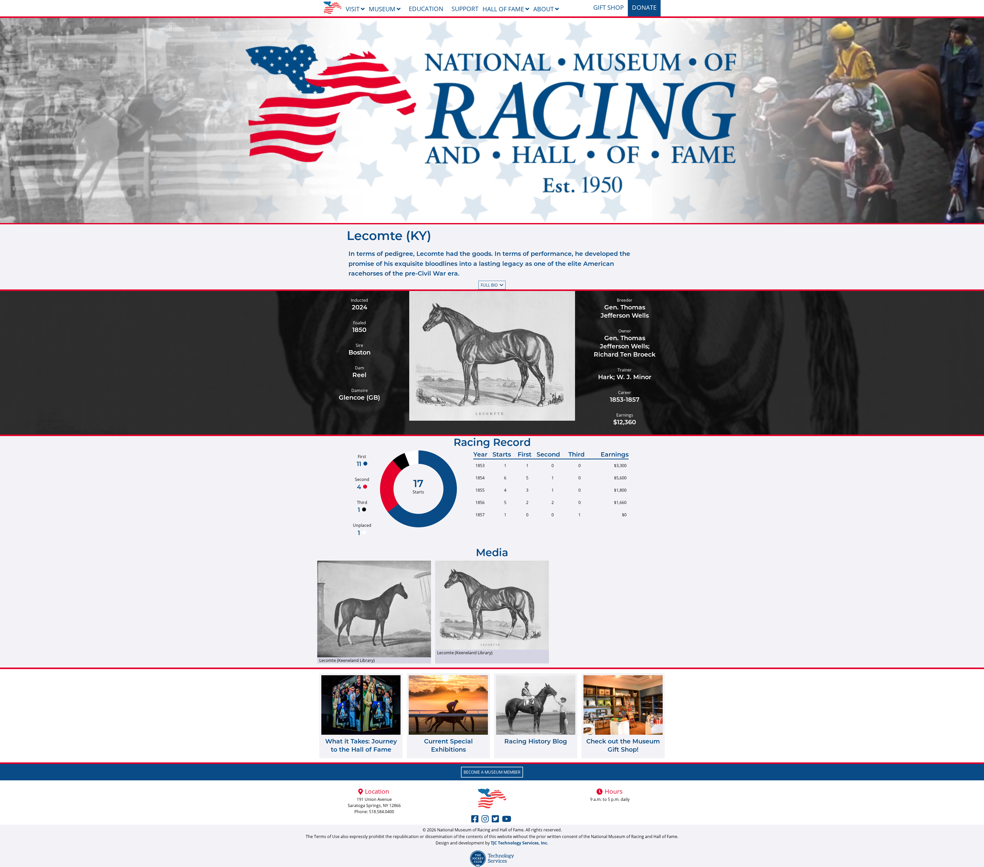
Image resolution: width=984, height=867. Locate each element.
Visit (353, 9)
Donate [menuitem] (644, 7)
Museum (382, 9)
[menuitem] (332, 7)
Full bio (489, 285)
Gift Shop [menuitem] (608, 7)
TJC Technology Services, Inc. (519, 843)
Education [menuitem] (426, 8)
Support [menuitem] (465, 8)
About (543, 9)
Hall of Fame (503, 9)
